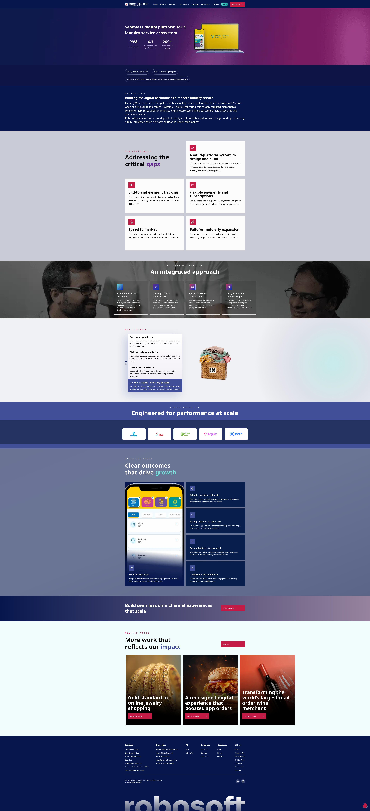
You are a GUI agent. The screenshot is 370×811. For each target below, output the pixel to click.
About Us (204, 749)
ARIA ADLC (190, 753)
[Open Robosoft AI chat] (365, 806)
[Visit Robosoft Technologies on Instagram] (243, 781)
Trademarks (239, 767)
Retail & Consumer (162, 756)
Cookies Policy (240, 760)
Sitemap (238, 770)
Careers (204, 753)
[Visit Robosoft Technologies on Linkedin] (238, 781)
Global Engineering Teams (134, 770)
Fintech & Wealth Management (167, 749)
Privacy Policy (240, 756)
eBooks (220, 756)
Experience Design (132, 753)
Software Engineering (133, 756)
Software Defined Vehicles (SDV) (137, 767)
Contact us (205, 756)
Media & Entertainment (164, 753)
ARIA (187, 749)
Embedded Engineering (133, 763)
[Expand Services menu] (176, 4)
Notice (237, 749)
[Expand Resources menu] (210, 4)
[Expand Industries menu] (188, 4)
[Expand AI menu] (226, 4)
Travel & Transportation (165, 763)
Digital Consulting (131, 749)
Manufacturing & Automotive (166, 760)
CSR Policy (238, 763)
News (219, 753)
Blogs (219, 749)
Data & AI (128, 760)
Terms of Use (239, 753)
